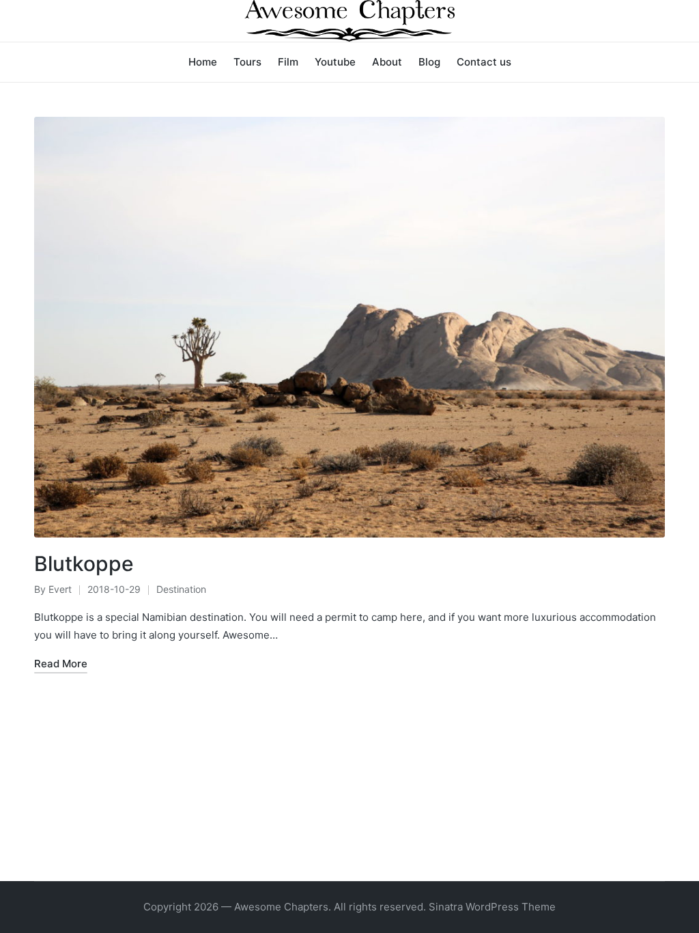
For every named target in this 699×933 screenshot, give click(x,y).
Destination (181, 589)
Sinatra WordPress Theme (492, 906)
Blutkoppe (84, 563)
